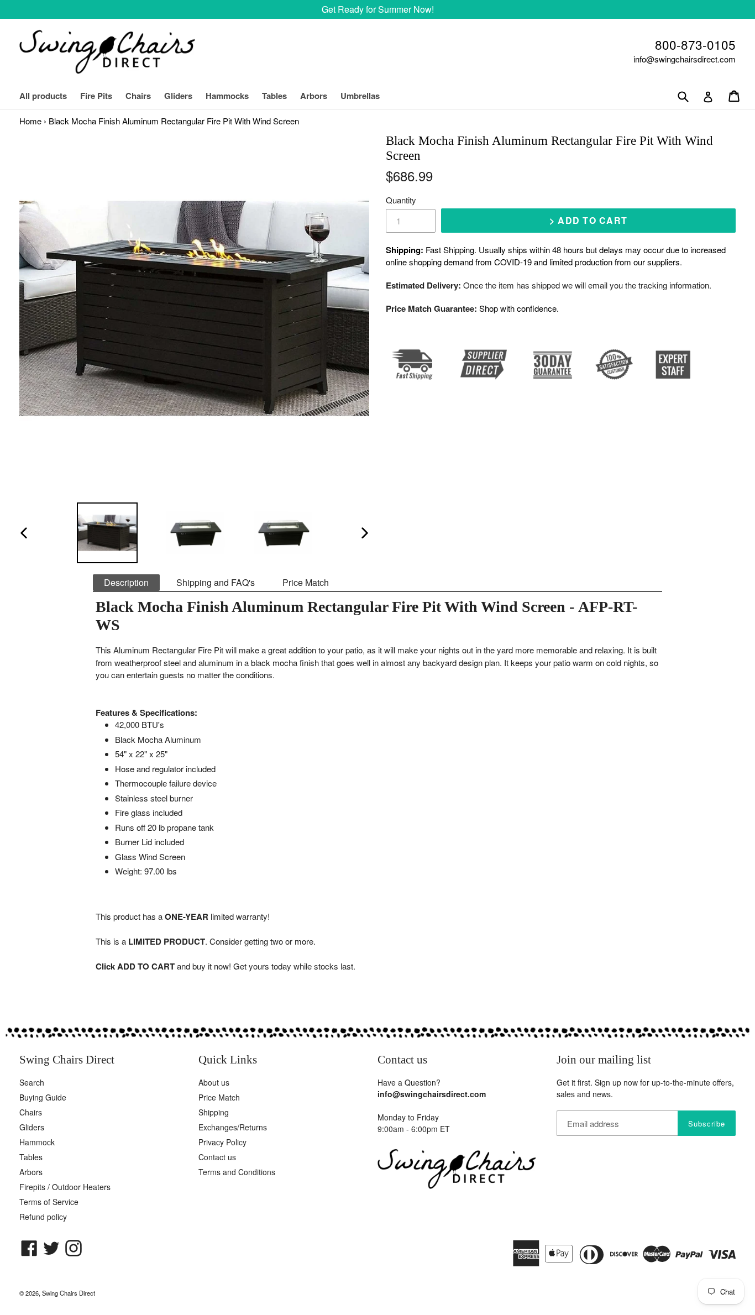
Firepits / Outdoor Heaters (65, 1186)
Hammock (37, 1142)
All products (43, 96)
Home (30, 121)
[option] (107, 533)
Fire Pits (96, 96)
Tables (274, 96)
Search (31, 1082)
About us (213, 1082)
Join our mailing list (604, 1059)
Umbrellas (360, 96)
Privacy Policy (222, 1142)
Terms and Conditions (236, 1171)
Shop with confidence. (519, 308)
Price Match (305, 582)
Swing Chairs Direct (68, 1292)
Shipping (213, 1112)
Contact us (217, 1156)
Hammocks (227, 96)
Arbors (313, 96)
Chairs (143, 96)
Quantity (401, 200)
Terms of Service (48, 1201)
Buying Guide (42, 1097)
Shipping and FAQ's (215, 582)
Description (126, 582)
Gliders (178, 96)
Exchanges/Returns (232, 1127)
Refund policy (43, 1216)
